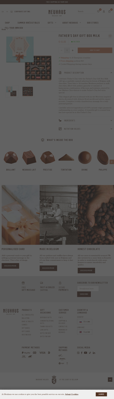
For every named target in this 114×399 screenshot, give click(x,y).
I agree (101, 394)
